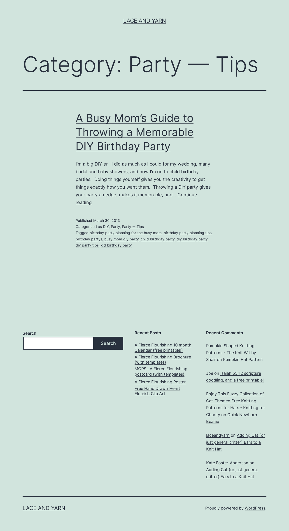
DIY (106, 226)
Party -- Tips (133, 226)
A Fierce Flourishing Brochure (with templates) (163, 360)
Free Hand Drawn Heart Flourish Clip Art (157, 391)
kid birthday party (116, 245)
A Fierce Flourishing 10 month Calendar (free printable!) (163, 348)
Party (115, 226)
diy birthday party (192, 239)
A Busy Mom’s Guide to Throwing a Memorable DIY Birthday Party (134, 132)
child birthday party (158, 239)
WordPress (255, 508)
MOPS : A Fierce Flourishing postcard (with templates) (161, 371)
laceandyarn (218, 435)
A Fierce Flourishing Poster (160, 381)
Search (29, 333)
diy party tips (87, 245)
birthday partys (89, 239)
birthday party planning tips (188, 232)
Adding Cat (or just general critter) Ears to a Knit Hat (235, 442)
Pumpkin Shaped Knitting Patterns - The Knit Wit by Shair (231, 352)
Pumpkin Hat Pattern (243, 359)
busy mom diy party (121, 239)
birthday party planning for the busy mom (126, 232)
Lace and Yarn (144, 20)
